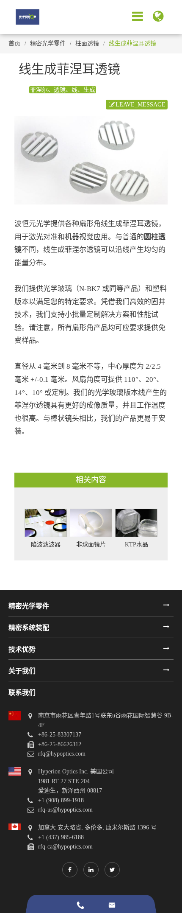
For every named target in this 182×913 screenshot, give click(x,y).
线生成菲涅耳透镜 (132, 43)
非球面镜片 (91, 544)
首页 (14, 43)
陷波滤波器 (46, 544)
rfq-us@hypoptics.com (65, 810)
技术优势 (22, 649)
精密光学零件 (48, 43)
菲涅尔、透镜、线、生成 (62, 90)
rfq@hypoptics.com (61, 754)
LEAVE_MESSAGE (140, 104)
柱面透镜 (87, 43)
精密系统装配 (28, 627)
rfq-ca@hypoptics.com (65, 846)
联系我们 (22, 692)
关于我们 (22, 671)
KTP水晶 (136, 544)
